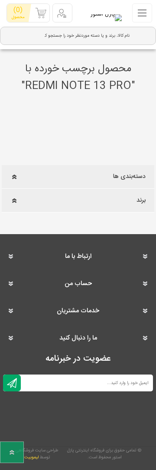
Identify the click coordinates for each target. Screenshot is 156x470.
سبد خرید (18, 12)
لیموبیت (31, 457)
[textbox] (87, 35)
